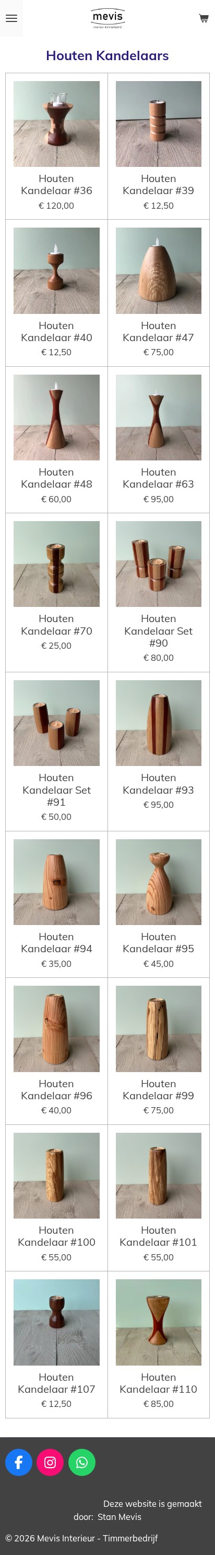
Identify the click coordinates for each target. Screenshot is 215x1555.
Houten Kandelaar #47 (158, 331)
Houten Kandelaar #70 (56, 624)
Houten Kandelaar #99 (158, 1089)
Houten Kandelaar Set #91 (56, 789)
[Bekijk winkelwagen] (203, 18)
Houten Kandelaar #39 (158, 184)
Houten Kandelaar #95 (158, 942)
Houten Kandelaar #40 (56, 331)
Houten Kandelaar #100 (56, 1236)
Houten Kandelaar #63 (158, 478)
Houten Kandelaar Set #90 (158, 630)
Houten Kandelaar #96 (56, 1089)
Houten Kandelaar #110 (158, 1383)
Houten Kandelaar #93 (158, 783)
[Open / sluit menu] (11, 18)
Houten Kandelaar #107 (56, 1383)
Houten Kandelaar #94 (56, 942)
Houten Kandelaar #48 (56, 478)
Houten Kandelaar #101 (158, 1236)
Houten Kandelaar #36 (56, 184)
